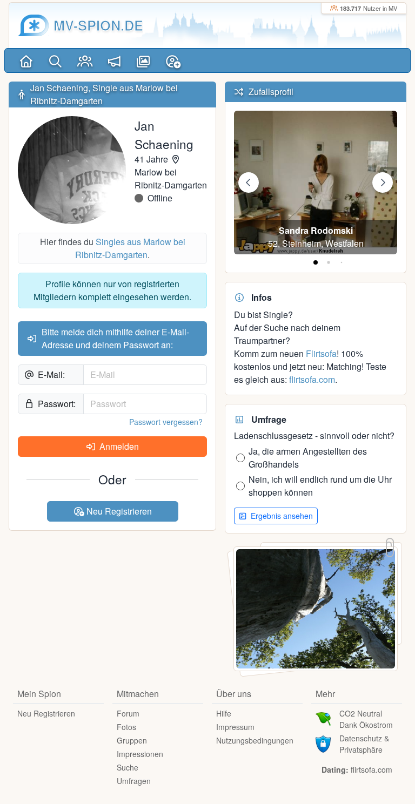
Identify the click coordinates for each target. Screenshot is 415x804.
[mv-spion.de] (33, 25)
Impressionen (140, 753)
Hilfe (223, 713)
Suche (127, 767)
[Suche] (55, 60)
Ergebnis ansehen (281, 515)
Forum (128, 713)
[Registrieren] (172, 60)
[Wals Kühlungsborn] (315, 608)
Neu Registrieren (118, 511)
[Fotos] (143, 60)
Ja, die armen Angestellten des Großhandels (308, 457)
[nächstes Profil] (382, 182)
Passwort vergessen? (166, 421)
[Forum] (114, 60)
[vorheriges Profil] (248, 182)
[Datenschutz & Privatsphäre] (323, 743)
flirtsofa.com (312, 379)
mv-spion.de (98, 25)
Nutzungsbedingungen (254, 740)
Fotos (126, 726)
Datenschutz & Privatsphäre (364, 744)
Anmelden (118, 446)
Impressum (235, 726)
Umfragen (134, 780)
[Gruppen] (84, 60)
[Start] (26, 60)
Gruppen (132, 740)
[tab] (315, 262)
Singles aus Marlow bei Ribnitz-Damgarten (130, 248)
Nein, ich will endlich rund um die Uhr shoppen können (320, 485)
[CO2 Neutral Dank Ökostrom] (323, 718)
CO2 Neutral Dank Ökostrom (366, 719)
